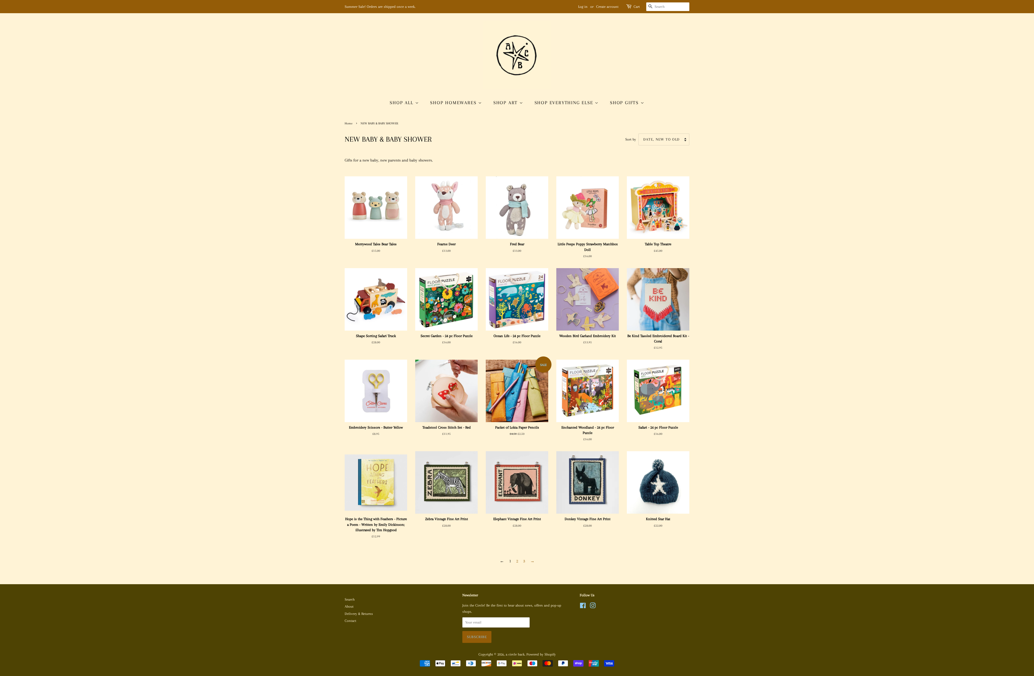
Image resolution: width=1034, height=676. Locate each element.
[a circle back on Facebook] (583, 607)
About (349, 606)
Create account (607, 7)
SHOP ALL (402, 102)
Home (348, 123)
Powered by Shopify (541, 654)
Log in (583, 7)
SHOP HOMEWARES (454, 102)
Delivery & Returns (359, 614)
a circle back (515, 654)
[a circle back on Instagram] (593, 607)
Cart (637, 7)
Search (350, 599)
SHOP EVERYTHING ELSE (565, 102)
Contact (350, 621)
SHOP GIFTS (625, 102)
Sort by (630, 139)
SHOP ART (506, 102)
